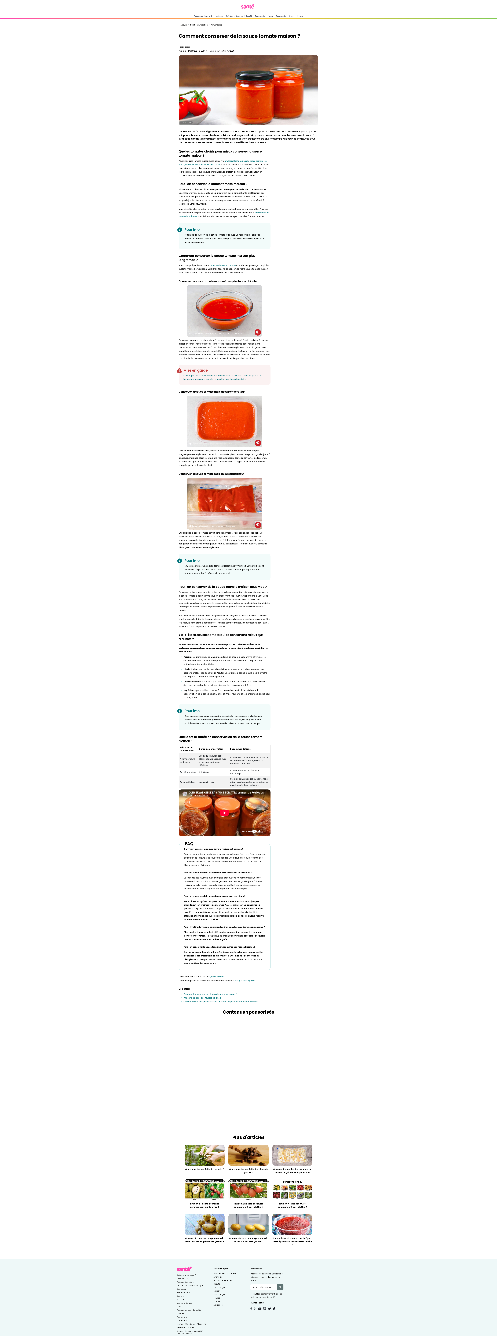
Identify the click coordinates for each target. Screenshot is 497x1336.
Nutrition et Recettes (234, 16)
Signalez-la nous (216, 976)
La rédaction (185, 47)
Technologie (260, 16)
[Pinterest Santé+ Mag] (255, 1308)
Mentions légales (184, 1303)
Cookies (180, 1313)
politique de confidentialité (262, 1297)
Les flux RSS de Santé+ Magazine (191, 1324)
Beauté (249, 16)
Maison (270, 16)
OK (280, 1287)
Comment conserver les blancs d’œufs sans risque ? (210, 994)
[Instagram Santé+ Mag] (264, 1308)
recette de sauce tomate (223, 265)
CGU (179, 1306)
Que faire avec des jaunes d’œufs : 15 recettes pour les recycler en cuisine (221, 1001)
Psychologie (281, 16)
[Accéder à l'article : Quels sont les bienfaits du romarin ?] (205, 1154)
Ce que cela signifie (245, 980)
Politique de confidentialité (189, 1310)
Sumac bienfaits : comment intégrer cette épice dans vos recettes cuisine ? (292, 1241)
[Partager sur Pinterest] (258, 332)
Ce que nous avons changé (190, 1285)
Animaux (219, 16)
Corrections (182, 1289)
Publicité (180, 1299)
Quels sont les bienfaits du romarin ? (204, 1169)
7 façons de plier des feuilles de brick (202, 997)
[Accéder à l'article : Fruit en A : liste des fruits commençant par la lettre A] (292, 1189)
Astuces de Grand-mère (204, 16)
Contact (180, 1296)
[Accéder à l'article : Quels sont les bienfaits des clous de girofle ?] (248, 1154)
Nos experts (182, 1320)
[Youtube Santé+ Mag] (259, 1308)
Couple (300, 16)
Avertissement (183, 1292)
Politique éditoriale (185, 1282)
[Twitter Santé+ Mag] (269, 1308)
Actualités (218, 1305)
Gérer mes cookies (185, 1327)
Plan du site (182, 1317)
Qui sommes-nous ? (186, 1275)
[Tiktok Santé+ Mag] (274, 1308)
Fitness (291, 16)
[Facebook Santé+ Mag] (251, 1308)
